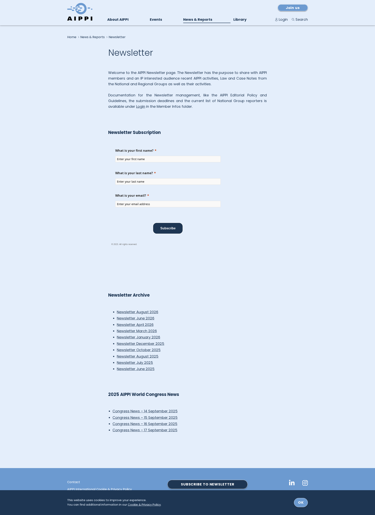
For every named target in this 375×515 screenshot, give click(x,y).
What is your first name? (134, 150)
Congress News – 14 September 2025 (145, 411)
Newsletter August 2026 (137, 312)
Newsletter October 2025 (139, 349)
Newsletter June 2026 (135, 318)
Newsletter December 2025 (140, 343)
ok (301, 502)
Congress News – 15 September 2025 (145, 417)
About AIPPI (118, 19)
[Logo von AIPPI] (79, 12)
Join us (293, 7)
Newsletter (117, 37)
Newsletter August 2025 (137, 356)
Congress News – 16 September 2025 (144, 423)
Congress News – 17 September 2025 (144, 430)
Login (283, 19)
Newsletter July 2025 (135, 362)
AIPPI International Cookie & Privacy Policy (99, 489)
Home (71, 37)
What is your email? (130, 195)
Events (156, 19)
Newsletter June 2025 (135, 368)
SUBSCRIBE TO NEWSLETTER (207, 484)
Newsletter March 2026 (137, 330)
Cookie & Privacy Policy (144, 504)
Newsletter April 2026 (135, 324)
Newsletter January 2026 (138, 337)
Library (239, 19)
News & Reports (197, 19)
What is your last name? (134, 173)
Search (302, 19)
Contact (73, 482)
